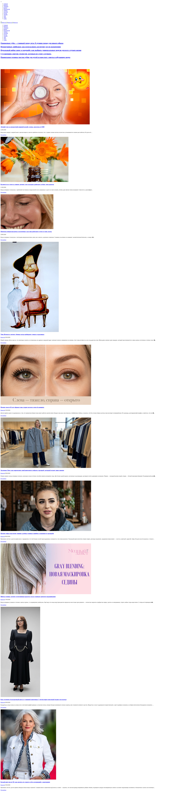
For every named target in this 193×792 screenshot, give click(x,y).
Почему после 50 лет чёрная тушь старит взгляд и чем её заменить (22, 407)
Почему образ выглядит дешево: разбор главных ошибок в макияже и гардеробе (27, 533)
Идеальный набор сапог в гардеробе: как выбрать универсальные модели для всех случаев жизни (41, 50)
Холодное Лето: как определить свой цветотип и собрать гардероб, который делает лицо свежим (32, 470)
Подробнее (3, 135)
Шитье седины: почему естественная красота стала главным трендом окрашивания (28, 596)
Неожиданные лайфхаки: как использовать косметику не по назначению (31, 47)
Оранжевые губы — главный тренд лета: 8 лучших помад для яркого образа (32, 43)
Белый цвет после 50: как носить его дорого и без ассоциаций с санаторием (25, 782)
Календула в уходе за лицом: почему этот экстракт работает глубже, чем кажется (27, 184)
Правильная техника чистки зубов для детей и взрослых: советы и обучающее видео (35, 57)
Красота (3, 337)
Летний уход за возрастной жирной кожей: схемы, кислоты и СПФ (22, 127)
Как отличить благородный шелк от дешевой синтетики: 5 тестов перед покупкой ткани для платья (33, 699)
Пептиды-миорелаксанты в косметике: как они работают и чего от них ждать (26, 231)
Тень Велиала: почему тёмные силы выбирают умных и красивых (22, 334)
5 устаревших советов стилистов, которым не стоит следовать (26, 54)
